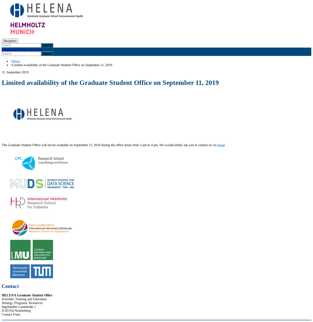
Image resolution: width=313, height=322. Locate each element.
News (16, 61)
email (221, 145)
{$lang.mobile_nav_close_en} (22, 49)
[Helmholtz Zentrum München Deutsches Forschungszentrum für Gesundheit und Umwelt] (35, 33)
